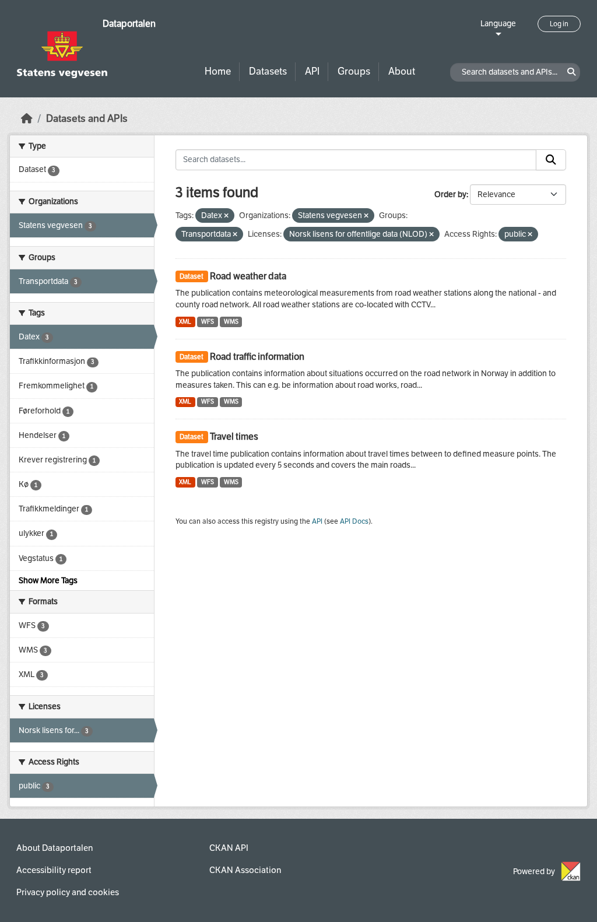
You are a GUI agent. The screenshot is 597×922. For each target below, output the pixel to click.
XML (185, 321)
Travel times (234, 436)
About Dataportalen (54, 848)
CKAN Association (245, 870)
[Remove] (226, 216)
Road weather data (248, 276)
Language (498, 24)
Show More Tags (48, 581)
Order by (450, 194)
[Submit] (551, 159)
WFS (207, 321)
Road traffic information (257, 356)
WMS (231, 321)
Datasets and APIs (87, 119)
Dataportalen (129, 23)
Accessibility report (54, 870)
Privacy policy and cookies (67, 892)
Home (218, 71)
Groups (354, 71)
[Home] (27, 119)
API (312, 71)
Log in (559, 24)
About (401, 71)
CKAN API (228, 848)
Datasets (268, 71)
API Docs (354, 521)
